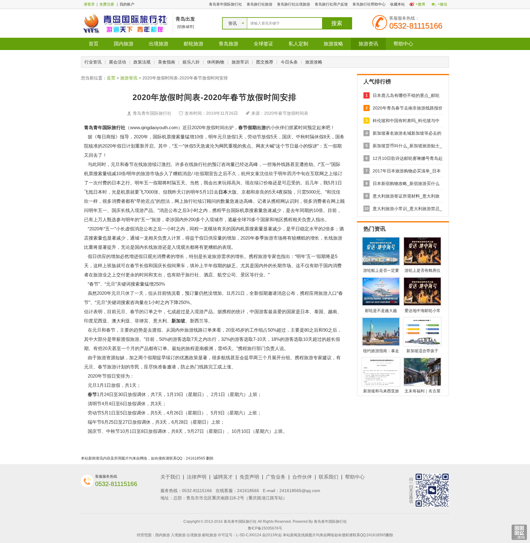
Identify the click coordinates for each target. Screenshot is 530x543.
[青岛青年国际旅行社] (125, 23)
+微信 (442, 4)
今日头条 (289, 62)
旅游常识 (240, 62)
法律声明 (196, 476)
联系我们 (328, 476)
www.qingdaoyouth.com (154, 127)
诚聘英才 (223, 476)
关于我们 (170, 476)
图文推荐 (264, 62)
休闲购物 (215, 62)
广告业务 (276, 476)
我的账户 (127, 4)
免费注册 (106, 4)
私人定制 (298, 43)
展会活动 (117, 62)
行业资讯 (93, 62)
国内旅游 (123, 43)
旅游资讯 (368, 43)
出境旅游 (158, 43)
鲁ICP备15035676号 (265, 528)
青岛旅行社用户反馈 (331, 4)
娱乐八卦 (191, 62)
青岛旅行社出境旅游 (293, 4)
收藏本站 (397, 4)
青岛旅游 (228, 43)
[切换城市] (185, 27)
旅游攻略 (333, 43)
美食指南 (166, 62)
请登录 (89, 4)
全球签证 (263, 43)
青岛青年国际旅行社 (225, 4)
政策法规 (142, 62)
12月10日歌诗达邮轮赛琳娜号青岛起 (408, 158)
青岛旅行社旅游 (259, 4)
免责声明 (249, 476)
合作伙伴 (302, 476)
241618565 (248, 490)
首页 (93, 43)
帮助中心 (403, 43)
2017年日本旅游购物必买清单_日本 (407, 170)
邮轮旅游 (193, 43)
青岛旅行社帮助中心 (369, 4)
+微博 (420, 4)
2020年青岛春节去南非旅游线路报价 (408, 108)
